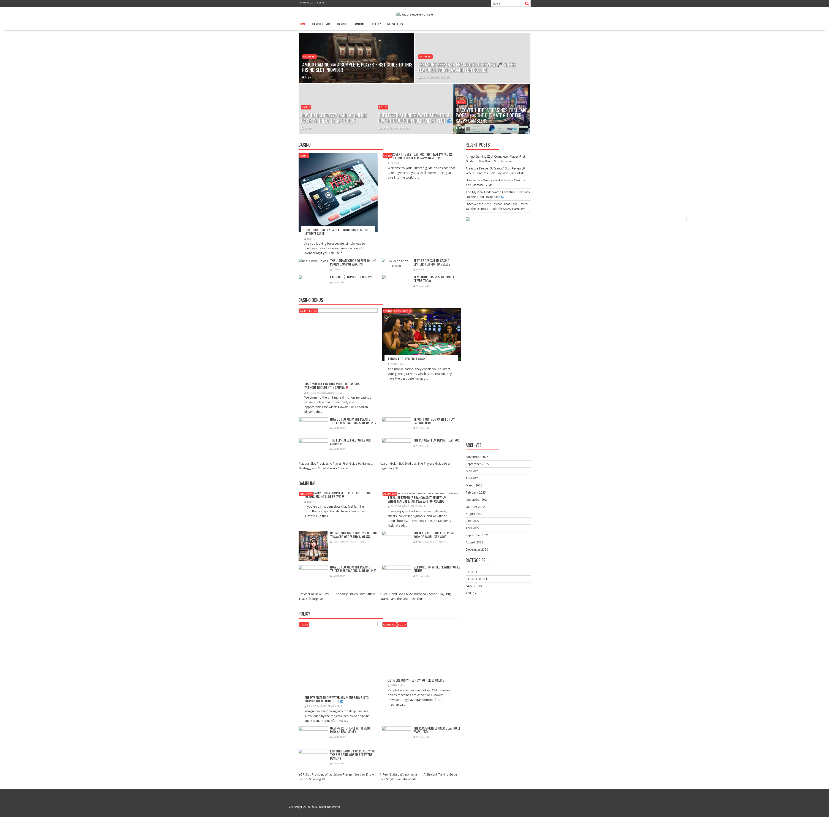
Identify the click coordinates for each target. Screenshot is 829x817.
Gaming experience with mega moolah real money (350, 730)
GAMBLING (359, 24)
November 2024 (477, 499)
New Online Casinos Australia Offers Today (433, 278)
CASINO (341, 24)
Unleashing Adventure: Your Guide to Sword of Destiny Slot (353, 534)
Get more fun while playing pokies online (436, 569)
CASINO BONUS (321, 24)
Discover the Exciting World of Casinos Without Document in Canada (332, 385)
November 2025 (477, 457)
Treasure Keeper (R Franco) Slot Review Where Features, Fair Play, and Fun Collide (416, 499)
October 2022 (475, 507)
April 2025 (472, 478)
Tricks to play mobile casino (407, 358)
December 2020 (477, 549)
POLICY (376, 24)
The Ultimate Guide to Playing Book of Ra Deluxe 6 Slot (433, 534)
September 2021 (477, 535)
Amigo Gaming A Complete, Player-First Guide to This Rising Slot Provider (337, 494)
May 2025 (472, 471)
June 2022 (472, 521)
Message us (395, 24)
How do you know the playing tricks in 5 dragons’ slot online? (353, 421)
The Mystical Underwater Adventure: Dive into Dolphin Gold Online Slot (336, 699)
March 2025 (474, 485)
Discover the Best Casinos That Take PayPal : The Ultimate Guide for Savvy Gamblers (420, 156)
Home (302, 24)
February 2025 (476, 492)
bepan (308, 77)
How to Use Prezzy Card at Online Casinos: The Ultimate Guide (336, 231)
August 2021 (474, 542)
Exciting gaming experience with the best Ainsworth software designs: (352, 754)
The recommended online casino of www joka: (436, 730)
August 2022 (474, 514)
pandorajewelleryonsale (435, 77)
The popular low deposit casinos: (436, 440)
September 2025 (477, 464)
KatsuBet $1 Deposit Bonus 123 (351, 276)
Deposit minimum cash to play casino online (434, 421)
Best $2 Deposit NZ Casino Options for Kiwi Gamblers (431, 262)
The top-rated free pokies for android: (350, 442)
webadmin (339, 282)
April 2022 (472, 528)
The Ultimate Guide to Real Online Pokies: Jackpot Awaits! (353, 262)
